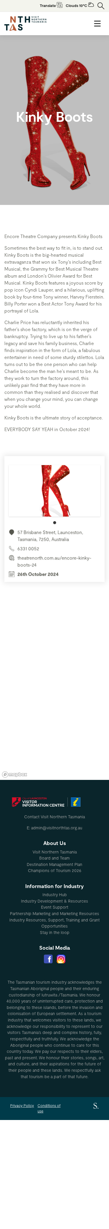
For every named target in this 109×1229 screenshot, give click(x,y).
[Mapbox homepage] (14, 774)
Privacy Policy (22, 1105)
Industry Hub (54, 894)
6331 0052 (28, 548)
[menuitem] (54, 852)
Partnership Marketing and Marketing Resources (54, 913)
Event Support (54, 907)
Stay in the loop (54, 932)
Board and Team (54, 857)
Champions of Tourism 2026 (54, 870)
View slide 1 (54, 522)
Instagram (61, 959)
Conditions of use (48, 1108)
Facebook (48, 959)
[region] (54, 692)
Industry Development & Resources (54, 900)
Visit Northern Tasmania (55, 851)
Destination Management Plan (54, 864)
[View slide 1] (54, 494)
